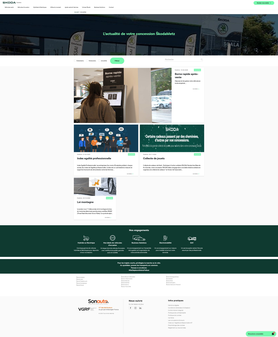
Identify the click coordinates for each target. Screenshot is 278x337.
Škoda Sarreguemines (172, 277)
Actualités (104, 61)
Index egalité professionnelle (94, 158)
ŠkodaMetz (169, 278)
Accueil (76, 12)
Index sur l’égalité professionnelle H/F (180, 323)
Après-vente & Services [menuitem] (71, 7)
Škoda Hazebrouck (81, 281)
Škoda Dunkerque (81, 283)
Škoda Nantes (125, 282)
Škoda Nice (169, 280)
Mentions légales (173, 305)
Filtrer (117, 61)
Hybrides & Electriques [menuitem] (39, 7)
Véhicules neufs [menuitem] (9, 7)
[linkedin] (141, 307)
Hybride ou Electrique (86, 243)
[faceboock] (131, 307)
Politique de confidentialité (177, 313)
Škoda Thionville (126, 286)
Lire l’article (195, 89)
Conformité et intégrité (175, 310)
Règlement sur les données (177, 328)
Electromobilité (165, 243)
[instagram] (136, 307)
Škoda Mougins (170, 282)
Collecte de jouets (154, 158)
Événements (80, 61)
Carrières (171, 318)
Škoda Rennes (125, 280)
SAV (192, 243)
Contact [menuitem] (111, 7)
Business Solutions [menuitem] (99, 7)
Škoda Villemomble (126, 278)
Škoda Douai (80, 285)
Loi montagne (85, 202)
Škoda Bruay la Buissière (128, 277)
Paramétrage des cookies (176, 325)
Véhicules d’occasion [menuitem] (23, 7)
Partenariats (92, 61)
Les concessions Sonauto (176, 320)
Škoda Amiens (80, 277)
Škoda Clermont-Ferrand (173, 284)
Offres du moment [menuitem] (55, 7)
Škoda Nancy (125, 284)
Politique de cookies (174, 315)
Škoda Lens (79, 279)
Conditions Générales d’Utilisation (179, 308)
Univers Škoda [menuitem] (86, 7)
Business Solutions (139, 243)
